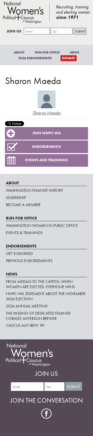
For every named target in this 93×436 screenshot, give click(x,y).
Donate (68, 58)
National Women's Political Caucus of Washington (46, 12)
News (74, 52)
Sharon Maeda (46, 113)
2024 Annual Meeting (27, 306)
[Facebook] (46, 413)
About (19, 52)
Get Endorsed (19, 253)
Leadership (16, 197)
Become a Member (23, 204)
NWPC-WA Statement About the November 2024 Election (45, 296)
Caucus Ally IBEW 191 (25, 325)
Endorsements (46, 146)
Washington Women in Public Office (42, 225)
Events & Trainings (24, 232)
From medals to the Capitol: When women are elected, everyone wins (40, 284)
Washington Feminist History (34, 190)
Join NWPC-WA (46, 133)
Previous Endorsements (29, 260)
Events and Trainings (46, 160)
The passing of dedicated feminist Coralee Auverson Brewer (38, 316)
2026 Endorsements (35, 58)
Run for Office (47, 52)
